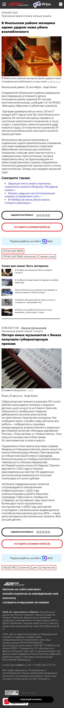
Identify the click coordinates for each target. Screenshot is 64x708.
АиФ (30, 390)
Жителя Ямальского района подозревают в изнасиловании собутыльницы (36, 291)
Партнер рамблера (29, 693)
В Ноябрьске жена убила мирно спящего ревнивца (27, 201)
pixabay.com (54, 81)
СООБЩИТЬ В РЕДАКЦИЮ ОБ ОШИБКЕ (25, 602)
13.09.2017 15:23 (10, 12)
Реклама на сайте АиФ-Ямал (21, 589)
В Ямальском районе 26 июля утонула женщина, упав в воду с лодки (33, 311)
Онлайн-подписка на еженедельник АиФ (30, 593)
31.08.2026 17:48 (10, 328)
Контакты (9, 598)
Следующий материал (31, 700)
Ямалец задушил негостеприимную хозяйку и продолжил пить (30, 195)
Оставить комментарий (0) (32, 227)
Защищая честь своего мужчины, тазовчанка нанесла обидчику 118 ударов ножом (31, 187)
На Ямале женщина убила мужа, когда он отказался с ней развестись (35, 301)
